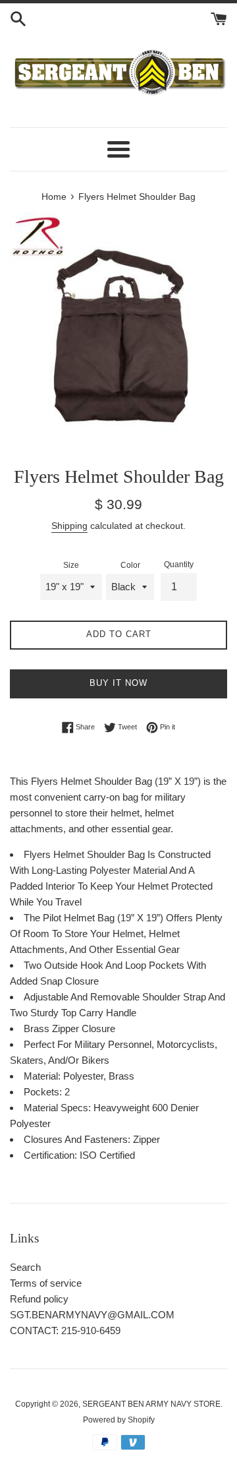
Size (71, 565)
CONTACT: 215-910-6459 (65, 1330)
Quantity (179, 564)
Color (130, 565)
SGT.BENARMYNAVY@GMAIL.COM (92, 1314)
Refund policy (39, 1298)
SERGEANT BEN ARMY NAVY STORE (151, 1404)
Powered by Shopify (119, 1419)
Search (25, 1267)
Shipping (69, 525)
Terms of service (46, 1283)
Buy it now (118, 683)
